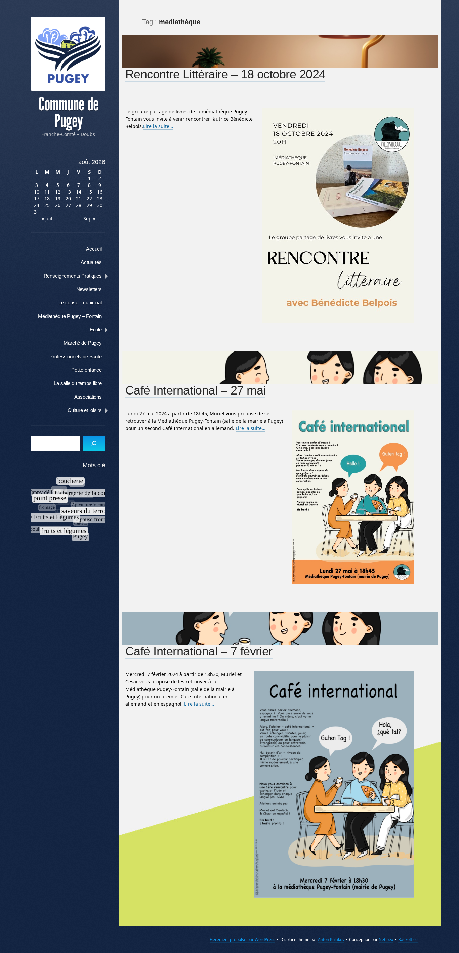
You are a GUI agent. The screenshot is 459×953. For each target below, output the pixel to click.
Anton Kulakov (331, 939)
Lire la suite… (158, 126)
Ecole (96, 329)
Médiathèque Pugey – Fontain (70, 316)
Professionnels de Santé (75, 356)
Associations (88, 397)
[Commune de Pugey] (68, 54)
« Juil (47, 218)
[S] (94, 443)
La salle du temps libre (78, 383)
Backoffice (408, 939)
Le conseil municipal (80, 302)
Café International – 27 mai (195, 390)
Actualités (91, 262)
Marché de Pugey (83, 343)
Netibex (386, 939)
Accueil (94, 249)
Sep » (89, 218)
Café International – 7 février (199, 651)
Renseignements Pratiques (73, 276)
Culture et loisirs (85, 410)
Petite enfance (86, 370)
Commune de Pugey (68, 112)
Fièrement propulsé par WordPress (242, 939)
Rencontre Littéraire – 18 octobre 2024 (225, 74)
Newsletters (89, 289)
